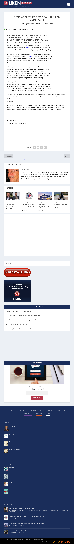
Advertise (12, 490)
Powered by (46, 542)
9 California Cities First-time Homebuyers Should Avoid (44, 205)
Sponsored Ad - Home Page (58, 510)
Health (21, 410)
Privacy (28, 539)
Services (11, 467)
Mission (11, 434)
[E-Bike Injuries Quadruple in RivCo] (61, 196)
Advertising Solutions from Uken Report (18, 329)
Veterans (28, 414)
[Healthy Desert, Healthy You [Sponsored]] (13, 196)
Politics (51, 24)
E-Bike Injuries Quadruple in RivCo (60, 203)
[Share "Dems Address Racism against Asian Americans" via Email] (41, 147)
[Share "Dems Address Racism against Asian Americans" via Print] (45, 147)
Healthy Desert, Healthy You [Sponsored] (11, 204)
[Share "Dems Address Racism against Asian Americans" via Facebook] (34, 147)
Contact (11, 475)
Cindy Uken (13, 426)
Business (51, 410)
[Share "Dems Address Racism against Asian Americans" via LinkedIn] (38, 147)
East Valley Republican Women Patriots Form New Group (28, 205)
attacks (28, 48)
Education (32, 410)
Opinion (39, 414)
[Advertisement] (59, 61)
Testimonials (13, 442)
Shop (48, 414)
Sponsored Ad (46, 510)
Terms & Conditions (38, 539)
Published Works (14, 449)
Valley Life (62, 410)
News (46, 24)
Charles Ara (30, 24)
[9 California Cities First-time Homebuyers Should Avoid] (45, 196)
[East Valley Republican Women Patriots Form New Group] (29, 196)
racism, (29, 56)
